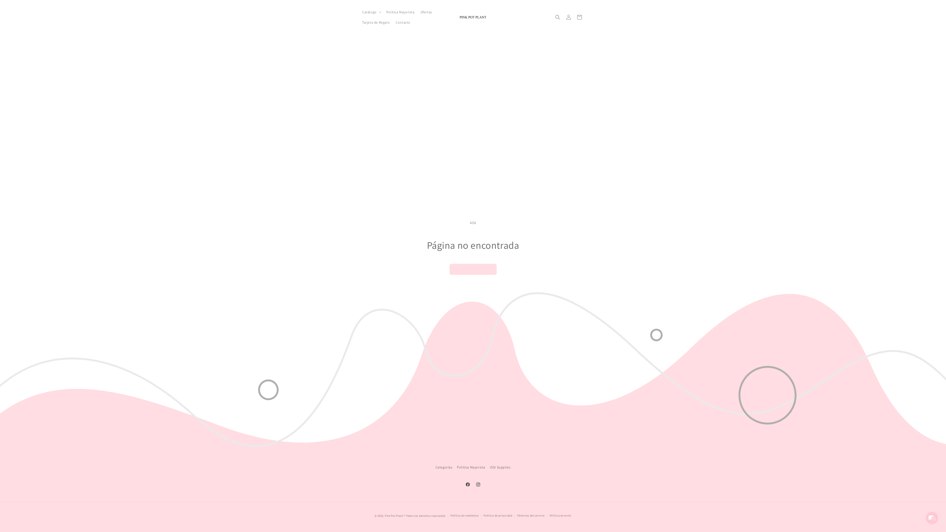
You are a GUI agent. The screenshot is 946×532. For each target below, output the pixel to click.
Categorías (444, 467)
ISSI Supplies (500, 467)
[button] (371, 12)
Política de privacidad (498, 515)
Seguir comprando (473, 269)
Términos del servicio (531, 515)
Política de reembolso (465, 515)
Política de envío (560, 515)
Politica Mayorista (471, 467)
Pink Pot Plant (394, 515)
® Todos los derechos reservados (425, 515)
